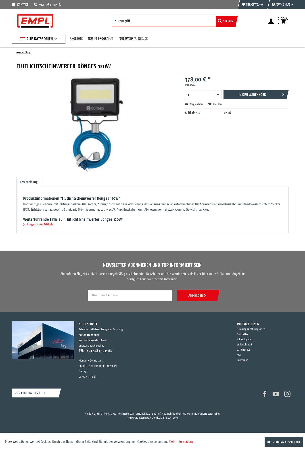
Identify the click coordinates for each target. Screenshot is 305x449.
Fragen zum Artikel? (39, 224)
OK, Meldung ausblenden (283, 442)
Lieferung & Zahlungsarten (251, 329)
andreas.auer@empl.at (91, 346)
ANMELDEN (195, 295)
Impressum (242, 360)
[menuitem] (280, 4)
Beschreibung (29, 182)
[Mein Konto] (271, 21)
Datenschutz (243, 350)
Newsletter (242, 334)
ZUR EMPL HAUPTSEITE (29, 393)
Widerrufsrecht (244, 344)
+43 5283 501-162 (44, 4)
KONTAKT (22, 4)
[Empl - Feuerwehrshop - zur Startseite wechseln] (35, 20)
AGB (239, 355)
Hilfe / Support (244, 339)
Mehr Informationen (182, 441)
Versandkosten (143, 410)
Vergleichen (196, 104)
